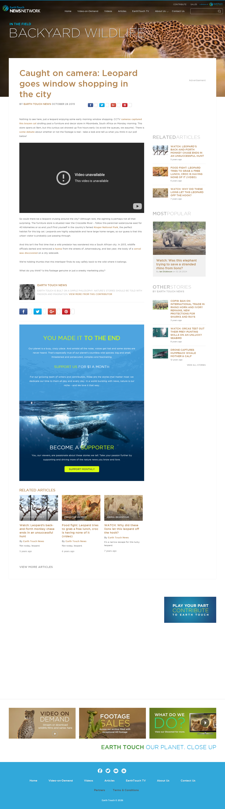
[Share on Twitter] (104, 104)
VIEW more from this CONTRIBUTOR (90, 294)
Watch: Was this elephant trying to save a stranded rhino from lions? (176, 264)
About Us (160, 11)
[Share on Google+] (115, 104)
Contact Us (178, 11)
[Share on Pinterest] (127, 104)
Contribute (179, 4)
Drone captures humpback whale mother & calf (183, 353)
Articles (122, 11)
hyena (58, 248)
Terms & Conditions (126, 790)
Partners (99, 790)
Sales (194, 4)
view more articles (36, 566)
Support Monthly (82, 469)
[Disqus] (84, 645)
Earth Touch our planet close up (21, 9)
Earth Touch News (37, 104)
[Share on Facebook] (93, 104)
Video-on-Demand (87, 11)
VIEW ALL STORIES (196, 365)
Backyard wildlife (77, 33)
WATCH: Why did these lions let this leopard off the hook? (121, 529)
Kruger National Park (106, 227)
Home (68, 11)
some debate (27, 132)
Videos (108, 11)
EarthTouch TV (140, 11)
